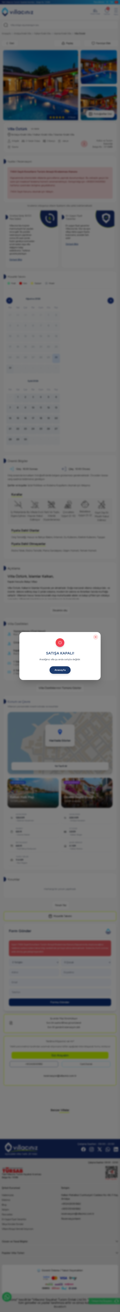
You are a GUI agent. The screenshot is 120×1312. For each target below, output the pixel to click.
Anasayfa (60, 669)
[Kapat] (95, 637)
